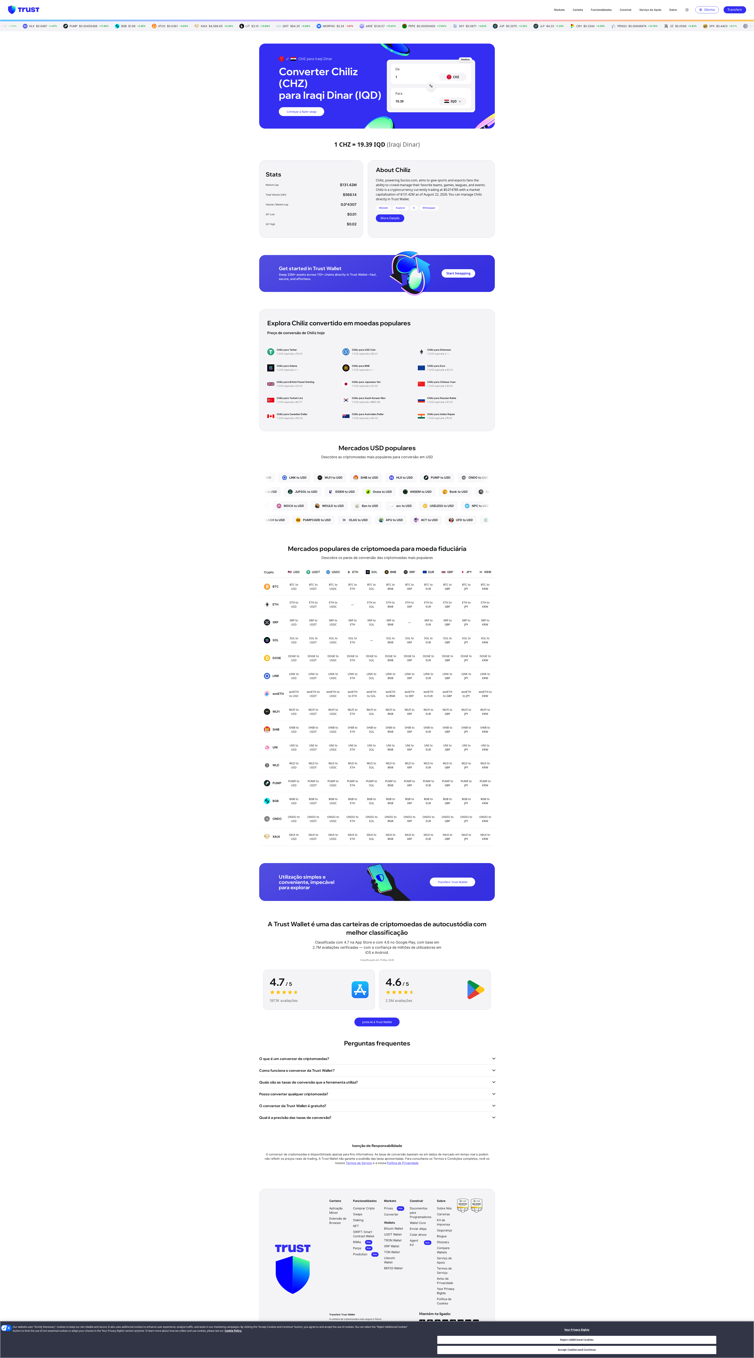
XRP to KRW (485, 622)
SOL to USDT (313, 640)
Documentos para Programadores (420, 1212)
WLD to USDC (333, 765)
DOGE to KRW (485, 658)
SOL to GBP (447, 640)
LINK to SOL (371, 676)
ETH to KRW (485, 604)
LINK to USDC (333, 676)
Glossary (443, 1242)
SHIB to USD (294, 729)
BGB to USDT (313, 801)
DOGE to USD (293, 658)
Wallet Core (418, 1223)
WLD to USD (293, 765)
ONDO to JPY (466, 819)
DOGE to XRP (409, 658)
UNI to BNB (390, 747)
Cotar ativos (418, 1234)
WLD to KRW (485, 765)
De (397, 69)
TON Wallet (392, 1252)
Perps (362, 1248)
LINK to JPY (466, 676)
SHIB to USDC (333, 729)
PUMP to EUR (428, 783)
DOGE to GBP (447, 658)
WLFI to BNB (390, 712)
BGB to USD (293, 801)
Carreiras (443, 1214)
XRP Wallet (391, 1246)
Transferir (734, 9)
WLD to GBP (447, 765)
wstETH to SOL (371, 694)
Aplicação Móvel (336, 1210)
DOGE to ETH (352, 658)
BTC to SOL (371, 587)
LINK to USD (294, 676)
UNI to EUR (428, 747)
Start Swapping (458, 273)
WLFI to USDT (313, 712)
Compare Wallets (443, 1250)
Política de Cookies (444, 1301)
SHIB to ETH (352, 729)
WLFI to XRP (409, 712)
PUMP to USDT (313, 783)
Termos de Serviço (359, 1163)
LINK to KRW (485, 676)
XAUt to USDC (333, 837)
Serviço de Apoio (444, 1260)
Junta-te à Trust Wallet (377, 1022)
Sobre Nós (444, 1208)
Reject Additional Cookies (576, 1340)
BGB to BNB (390, 801)
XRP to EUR (428, 622)
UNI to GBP (447, 747)
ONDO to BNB (390, 819)
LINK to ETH (352, 676)
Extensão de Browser (337, 1221)
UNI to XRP (409, 747)
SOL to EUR (428, 640)
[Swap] (431, 86)
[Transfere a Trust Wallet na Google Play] (476, 989)
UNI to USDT (313, 747)
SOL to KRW (485, 640)
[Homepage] (23, 9)
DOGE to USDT (313, 658)
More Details (390, 218)
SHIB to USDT (313, 729)
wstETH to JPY (466, 694)
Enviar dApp (418, 1229)
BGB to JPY (466, 801)
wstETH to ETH (352, 694)
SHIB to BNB (390, 729)
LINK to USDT (313, 676)
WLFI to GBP (447, 712)
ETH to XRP (409, 604)
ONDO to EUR (428, 819)
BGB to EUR (428, 801)
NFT (356, 1226)
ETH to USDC (333, 604)
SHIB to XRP (409, 729)
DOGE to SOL (371, 658)
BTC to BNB (390, 587)
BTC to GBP (447, 587)
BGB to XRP (409, 801)
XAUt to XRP (409, 837)
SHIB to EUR (428, 729)
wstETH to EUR (428, 694)
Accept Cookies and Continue (577, 1350)
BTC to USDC (333, 587)
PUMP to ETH (352, 783)
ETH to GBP (447, 604)
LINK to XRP (409, 676)
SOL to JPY (466, 640)
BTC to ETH (352, 587)
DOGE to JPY (466, 658)
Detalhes (465, 59)
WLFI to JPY (466, 712)
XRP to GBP (447, 622)
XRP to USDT (313, 622)
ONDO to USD (294, 819)
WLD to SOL (371, 765)
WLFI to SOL (371, 712)
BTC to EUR (428, 587)
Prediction (365, 1254)
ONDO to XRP (409, 819)
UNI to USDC (333, 747)
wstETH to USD (294, 694)
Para (398, 93)
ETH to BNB (390, 604)
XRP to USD (294, 622)
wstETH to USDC (333, 694)
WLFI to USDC (333, 712)
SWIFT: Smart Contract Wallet (363, 1234)
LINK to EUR (428, 676)
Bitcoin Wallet (393, 1228)
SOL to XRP (409, 640)
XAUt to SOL (371, 837)
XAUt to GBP (447, 837)
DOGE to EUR (428, 658)
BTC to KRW (485, 587)
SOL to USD (294, 640)
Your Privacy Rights (576, 1329)
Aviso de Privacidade (445, 1281)
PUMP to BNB (390, 783)
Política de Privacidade (402, 1163)
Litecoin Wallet (389, 1260)
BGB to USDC (333, 801)
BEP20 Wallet (393, 1268)
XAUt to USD (294, 837)
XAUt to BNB (390, 837)
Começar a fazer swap (301, 111)
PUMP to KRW (485, 783)
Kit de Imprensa (443, 1222)
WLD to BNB (390, 765)
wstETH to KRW (485, 694)
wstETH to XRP (409, 694)
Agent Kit (420, 1243)
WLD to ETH (352, 765)
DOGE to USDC (333, 658)
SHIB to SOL (371, 729)
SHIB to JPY (466, 729)
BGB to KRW (485, 801)
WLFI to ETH (352, 712)
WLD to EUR (428, 765)
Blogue (442, 1236)
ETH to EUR (428, 604)
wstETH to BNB (390, 694)
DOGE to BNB (390, 658)
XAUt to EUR (428, 837)
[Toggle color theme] (687, 9)
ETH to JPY (466, 604)
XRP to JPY (466, 622)
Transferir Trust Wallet (452, 882)
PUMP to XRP (409, 783)
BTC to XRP (409, 587)
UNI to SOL (371, 747)
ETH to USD (294, 604)
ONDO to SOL (371, 819)
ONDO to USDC (333, 819)
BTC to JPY (466, 587)
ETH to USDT (313, 604)
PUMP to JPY (466, 783)
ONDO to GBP (447, 819)
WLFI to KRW (485, 712)
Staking (358, 1220)
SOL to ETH (352, 640)
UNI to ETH (352, 747)
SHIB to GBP (447, 729)
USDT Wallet (393, 1234)
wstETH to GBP (447, 694)
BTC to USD (294, 587)
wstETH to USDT (313, 694)
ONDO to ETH (352, 819)
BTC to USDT (313, 587)
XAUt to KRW (485, 837)
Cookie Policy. (233, 1330)
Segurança (444, 1230)
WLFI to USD (294, 712)
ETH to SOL (371, 604)
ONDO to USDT (313, 819)
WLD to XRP (409, 765)
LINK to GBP (447, 676)
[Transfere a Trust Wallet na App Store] (360, 989)
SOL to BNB (390, 640)
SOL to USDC (333, 640)
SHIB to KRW (485, 729)
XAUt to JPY (466, 837)
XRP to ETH (352, 622)
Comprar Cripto (364, 1208)
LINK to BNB (390, 676)
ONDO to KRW (485, 819)
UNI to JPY (466, 747)
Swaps (357, 1214)
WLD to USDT (313, 765)
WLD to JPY (466, 765)
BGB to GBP (447, 801)
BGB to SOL (371, 801)
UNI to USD (294, 747)
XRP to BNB (390, 622)
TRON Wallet (393, 1240)
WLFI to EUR (428, 712)
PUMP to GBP (447, 783)
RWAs (362, 1242)
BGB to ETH (352, 801)
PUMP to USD (293, 783)
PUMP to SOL (371, 783)
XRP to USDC (333, 622)
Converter (391, 1214)
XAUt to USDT (313, 837)
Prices (393, 1208)
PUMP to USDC (333, 783)
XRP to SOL (371, 622)
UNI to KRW (485, 747)
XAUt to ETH (352, 837)
